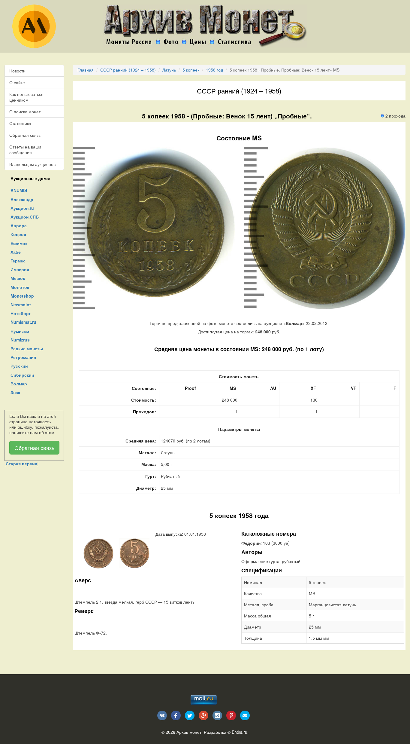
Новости (17, 71)
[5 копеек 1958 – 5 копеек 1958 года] (98, 553)
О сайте (17, 82)
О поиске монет (25, 112)
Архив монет (188, 732)
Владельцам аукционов (32, 164)
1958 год (214, 70)
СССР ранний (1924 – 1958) (128, 70)
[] (21, 464)
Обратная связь (25, 135)
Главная (85, 70)
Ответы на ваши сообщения (25, 149)
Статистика (20, 123)
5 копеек (190, 70)
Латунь (169, 70)
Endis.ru (239, 732)
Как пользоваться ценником (26, 97)
